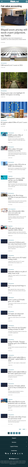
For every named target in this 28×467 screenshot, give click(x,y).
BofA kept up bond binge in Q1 (17, 286)
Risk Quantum (4, 63)
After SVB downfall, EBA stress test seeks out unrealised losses (16, 212)
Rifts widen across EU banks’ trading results (17, 258)
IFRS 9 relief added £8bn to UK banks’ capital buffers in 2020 (17, 359)
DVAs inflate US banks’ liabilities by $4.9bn (15, 150)
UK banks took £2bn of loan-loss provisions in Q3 (17, 417)
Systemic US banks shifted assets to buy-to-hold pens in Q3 (17, 387)
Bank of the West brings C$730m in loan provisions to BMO (17, 197)
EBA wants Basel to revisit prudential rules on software (17, 402)
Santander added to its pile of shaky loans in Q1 (17, 272)
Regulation (3, 26)
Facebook (10, 453)
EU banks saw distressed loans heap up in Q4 (16, 314)
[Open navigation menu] (1, 1)
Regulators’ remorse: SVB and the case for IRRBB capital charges (16, 180)
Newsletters (13, 453)
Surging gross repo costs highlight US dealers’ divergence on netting (13, 93)
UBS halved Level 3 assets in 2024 (12, 65)
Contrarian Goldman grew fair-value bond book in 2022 (17, 243)
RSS (22, 453)
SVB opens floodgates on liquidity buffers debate (16, 229)
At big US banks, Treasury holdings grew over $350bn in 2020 (17, 343)
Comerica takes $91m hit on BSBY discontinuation (17, 165)
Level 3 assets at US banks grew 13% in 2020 (16, 300)
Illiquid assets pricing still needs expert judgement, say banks (14, 32)
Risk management (11, 209)
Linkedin (8, 453)
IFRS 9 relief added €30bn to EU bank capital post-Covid (17, 372)
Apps (17, 453)
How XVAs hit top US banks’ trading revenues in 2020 (17, 328)
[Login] (26, 1)
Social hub (20, 453)
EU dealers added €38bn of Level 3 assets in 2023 (14, 123)
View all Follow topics (6, 453)
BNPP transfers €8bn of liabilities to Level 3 (15, 136)
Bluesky (15, 453)
